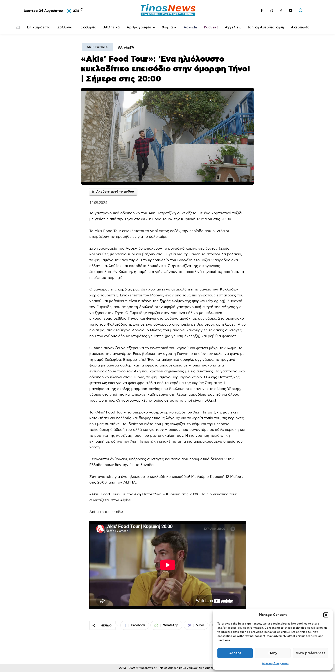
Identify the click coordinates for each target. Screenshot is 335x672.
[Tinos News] (168, 10)
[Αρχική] (18, 27)
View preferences (310, 653)
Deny (272, 653)
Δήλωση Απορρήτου (275, 663)
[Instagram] (271, 11)
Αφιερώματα (97, 47)
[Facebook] (261, 11)
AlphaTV (127, 48)
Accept (235, 653)
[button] (326, 615)
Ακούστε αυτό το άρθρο (115, 192)
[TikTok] (281, 11)
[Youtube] (290, 11)
